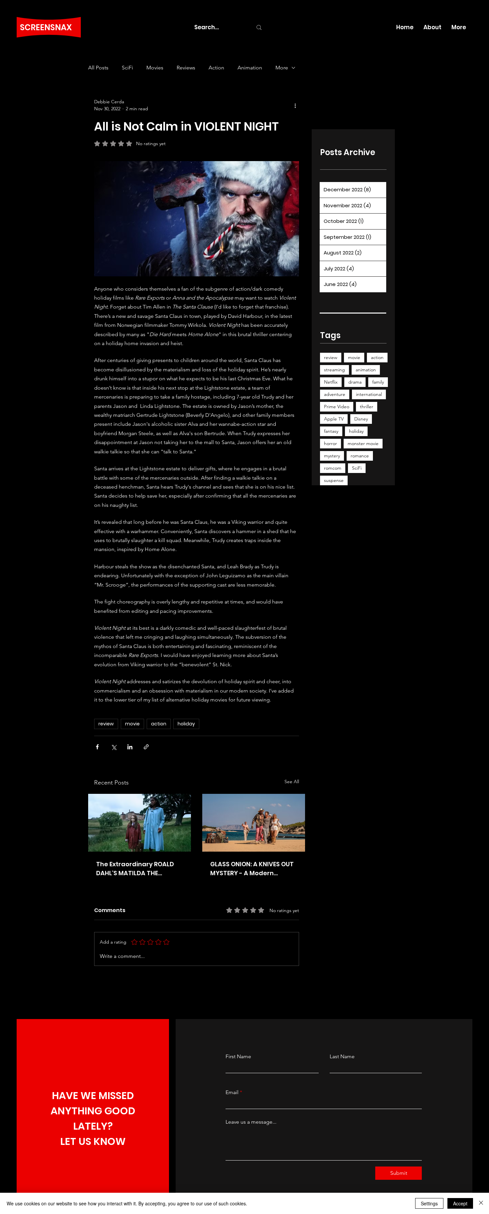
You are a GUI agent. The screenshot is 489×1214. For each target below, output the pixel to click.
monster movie (363, 443)
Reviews (186, 67)
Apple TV (334, 419)
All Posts (98, 67)
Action (216, 67)
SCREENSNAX (46, 27)
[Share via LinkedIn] (130, 747)
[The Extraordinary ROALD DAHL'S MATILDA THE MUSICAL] (139, 823)
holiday (186, 723)
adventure (334, 394)
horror (330, 443)
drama (355, 382)
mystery (332, 456)
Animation (250, 67)
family (378, 382)
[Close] (481, 1203)
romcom (332, 468)
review (106, 723)
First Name (238, 1056)
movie (132, 723)
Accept (460, 1203)
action (158, 723)
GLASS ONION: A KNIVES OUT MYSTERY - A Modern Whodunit (252, 869)
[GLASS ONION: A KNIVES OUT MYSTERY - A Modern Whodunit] (253, 823)
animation (366, 370)
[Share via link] (146, 747)
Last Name (342, 1056)
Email (232, 1092)
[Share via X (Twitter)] (113, 747)
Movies (154, 67)
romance (360, 456)
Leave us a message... (251, 1122)
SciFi (127, 67)
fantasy (331, 431)
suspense (334, 480)
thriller (366, 407)
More (281, 67)
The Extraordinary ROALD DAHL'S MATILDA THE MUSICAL (135, 869)
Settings (429, 1203)
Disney (361, 419)
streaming (334, 370)
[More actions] (295, 105)
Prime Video (336, 407)
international (369, 394)
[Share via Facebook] (97, 747)
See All (291, 782)
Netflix (331, 382)
